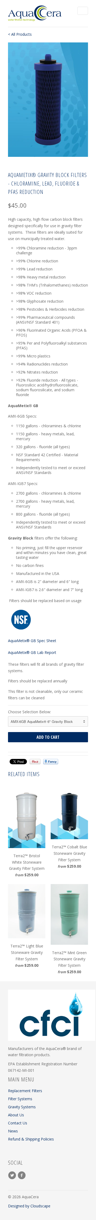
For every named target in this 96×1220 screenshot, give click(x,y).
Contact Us (17, 1122)
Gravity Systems (22, 1106)
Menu (82, 11)
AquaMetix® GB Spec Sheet (32, 640)
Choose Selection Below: (29, 711)
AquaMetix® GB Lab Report (32, 652)
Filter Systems (20, 1098)
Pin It (35, 761)
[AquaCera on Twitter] (13, 1175)
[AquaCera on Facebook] (22, 1175)
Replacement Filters (25, 1090)
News (13, 1131)
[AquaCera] (34, 13)
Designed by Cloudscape (29, 1205)
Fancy (50, 761)
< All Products (20, 34)
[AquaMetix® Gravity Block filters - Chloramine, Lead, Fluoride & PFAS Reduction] (48, 99)
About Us (16, 1114)
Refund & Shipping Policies (31, 1139)
